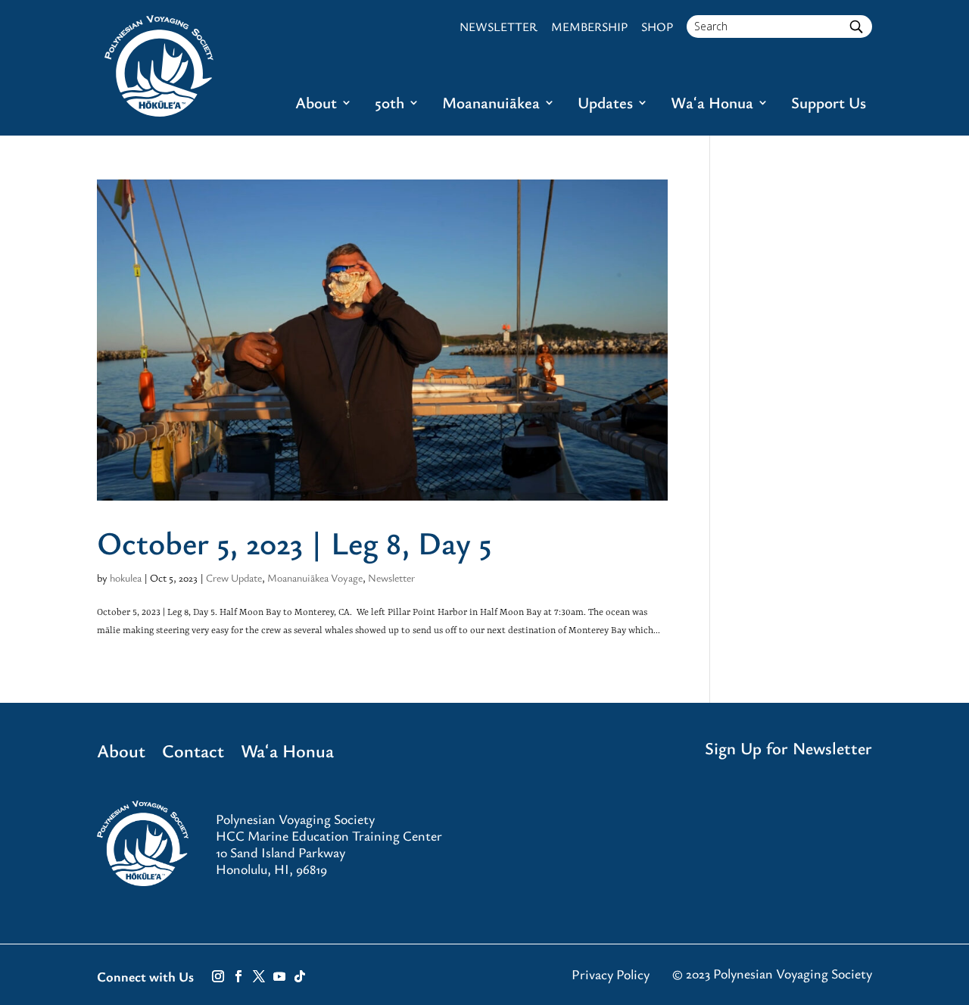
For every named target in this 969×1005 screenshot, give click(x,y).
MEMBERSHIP (589, 26)
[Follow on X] (259, 976)
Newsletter (391, 577)
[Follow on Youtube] (279, 976)
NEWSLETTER (498, 26)
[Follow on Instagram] (218, 976)
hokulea (126, 577)
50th (389, 105)
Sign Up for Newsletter (788, 748)
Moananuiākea (491, 105)
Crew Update (234, 577)
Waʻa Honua (712, 105)
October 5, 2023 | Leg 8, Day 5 (294, 541)
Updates (605, 105)
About (316, 105)
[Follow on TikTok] (300, 976)
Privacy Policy (611, 974)
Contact (193, 753)
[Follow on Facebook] (238, 976)
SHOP (657, 26)
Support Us (828, 105)
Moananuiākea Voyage (315, 577)
